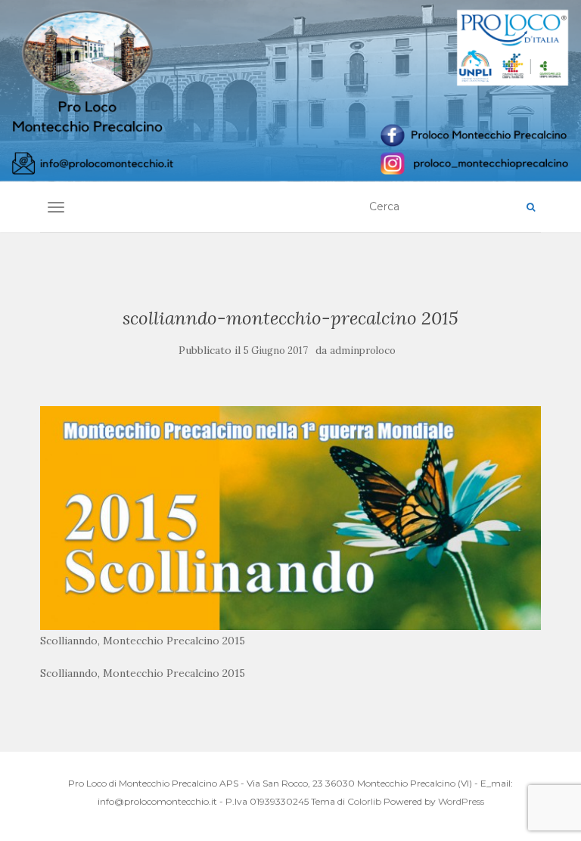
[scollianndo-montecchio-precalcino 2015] (290, 517)
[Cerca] (530, 207)
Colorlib (364, 801)
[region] (290, 91)
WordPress (461, 801)
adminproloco (363, 350)
